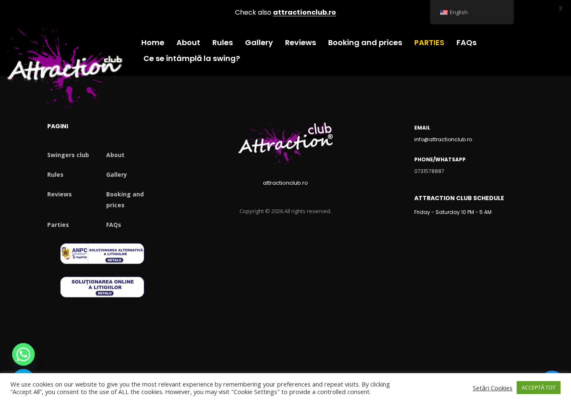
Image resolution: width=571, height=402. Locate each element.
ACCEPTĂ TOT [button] (539, 387)
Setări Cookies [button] (492, 388)
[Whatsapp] (23, 354)
